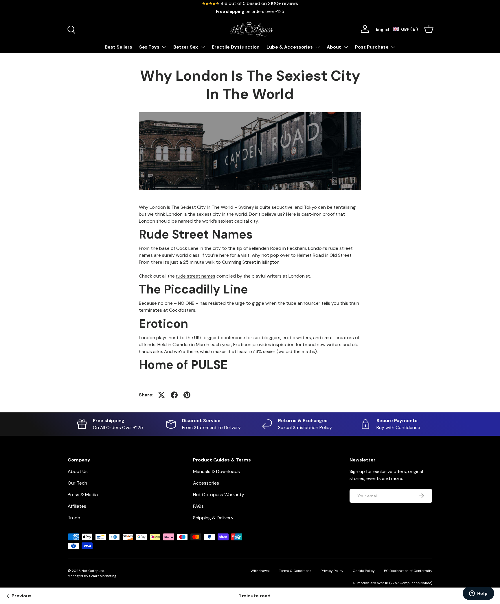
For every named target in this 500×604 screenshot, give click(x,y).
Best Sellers (118, 47)
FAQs (198, 506)
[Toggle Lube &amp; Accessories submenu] (317, 47)
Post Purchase (372, 47)
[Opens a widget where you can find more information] (478, 594)
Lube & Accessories (289, 47)
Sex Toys (149, 47)
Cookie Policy (364, 570)
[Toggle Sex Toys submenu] (164, 47)
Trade (74, 518)
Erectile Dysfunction (236, 47)
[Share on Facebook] (174, 395)
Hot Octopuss (93, 570)
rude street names (195, 276)
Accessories (206, 483)
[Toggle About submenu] (345, 47)
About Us (78, 471)
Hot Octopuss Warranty (218, 495)
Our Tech (77, 483)
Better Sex (185, 47)
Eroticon (242, 344)
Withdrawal (260, 570)
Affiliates (77, 506)
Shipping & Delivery (213, 518)
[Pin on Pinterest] (187, 395)
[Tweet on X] (161, 395)
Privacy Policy (332, 570)
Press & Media (83, 495)
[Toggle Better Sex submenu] (202, 47)
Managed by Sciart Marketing (92, 576)
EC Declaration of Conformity (408, 570)
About (334, 47)
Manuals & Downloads (216, 471)
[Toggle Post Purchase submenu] (393, 47)
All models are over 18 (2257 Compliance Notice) (392, 583)
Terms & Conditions (295, 570)
